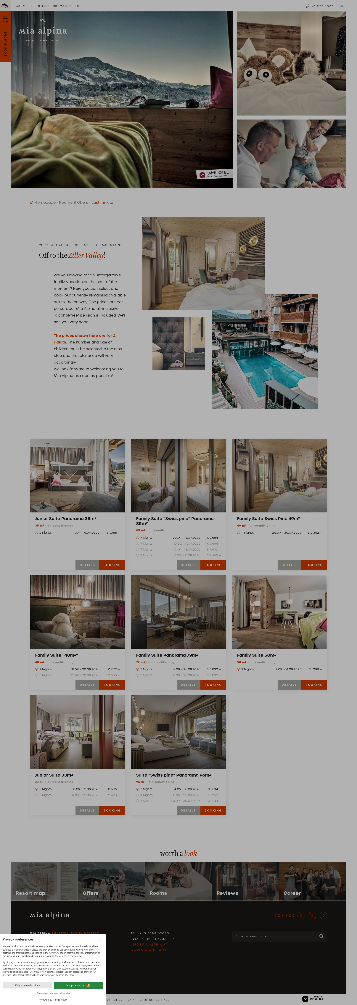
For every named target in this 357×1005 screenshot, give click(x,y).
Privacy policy (45, 999)
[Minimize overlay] (100, 939)
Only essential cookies (27, 985)
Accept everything (75, 985)
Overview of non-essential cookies (53, 993)
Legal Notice (61, 999)
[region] (53, 960)
